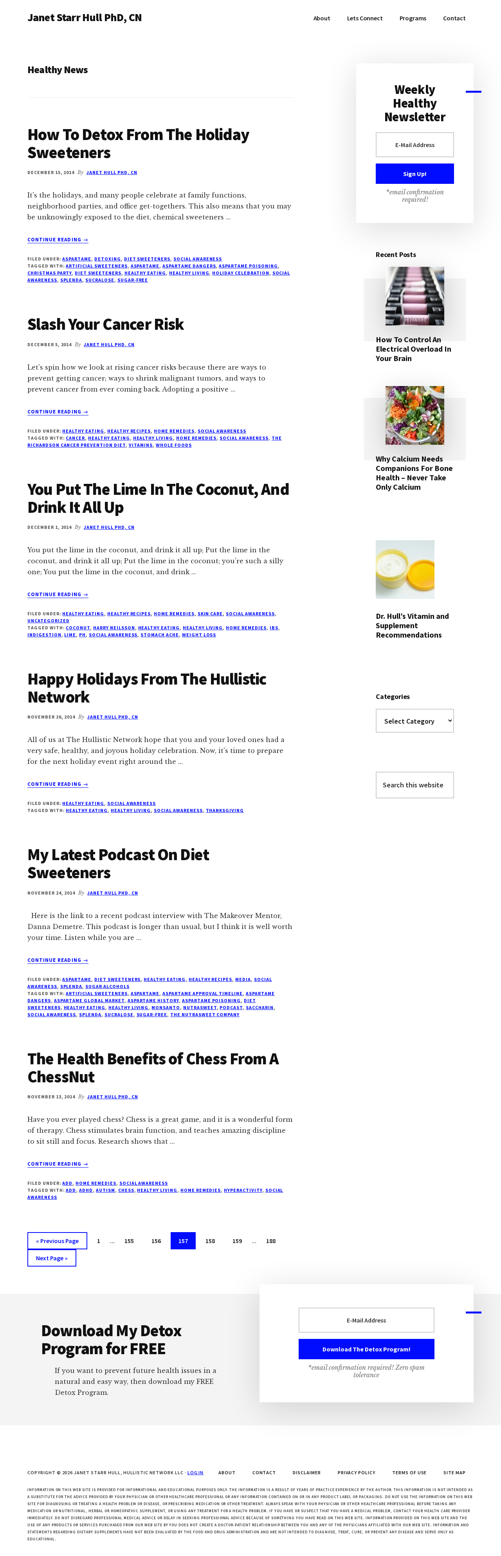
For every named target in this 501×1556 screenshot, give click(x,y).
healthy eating (145, 273)
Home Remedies (174, 431)
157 (184, 1240)
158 (211, 1240)
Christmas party (49, 273)
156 (157, 1240)
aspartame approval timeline (202, 993)
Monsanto (165, 1007)
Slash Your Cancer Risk (105, 324)
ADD (67, 1183)
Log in (195, 1472)
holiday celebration (240, 273)
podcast (231, 1007)
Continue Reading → (57, 239)
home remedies (196, 438)
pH (82, 635)
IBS (274, 628)
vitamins (141, 445)
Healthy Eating (83, 431)
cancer (75, 438)
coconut (78, 628)
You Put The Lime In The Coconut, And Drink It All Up (158, 498)
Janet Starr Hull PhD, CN (84, 17)
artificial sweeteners (96, 266)
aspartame (145, 266)
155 (130, 1240)
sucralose (99, 280)
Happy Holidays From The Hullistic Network (146, 687)
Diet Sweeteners (147, 259)
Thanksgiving (225, 810)
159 (238, 1240)
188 (272, 1240)
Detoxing (107, 259)
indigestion (44, 635)
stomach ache (160, 635)
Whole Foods (174, 445)
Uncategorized (48, 620)
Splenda (71, 280)
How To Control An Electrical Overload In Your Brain (413, 348)
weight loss (199, 635)
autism (105, 1190)
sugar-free (132, 280)
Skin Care (210, 613)
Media (243, 979)
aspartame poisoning (248, 266)
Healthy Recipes (129, 431)
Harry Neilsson (114, 628)
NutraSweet (200, 1007)
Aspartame (76, 259)
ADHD (86, 1190)
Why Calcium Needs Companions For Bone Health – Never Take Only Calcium (414, 473)
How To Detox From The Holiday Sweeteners (138, 143)
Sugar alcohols (107, 986)
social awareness (197, 259)
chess (126, 1190)
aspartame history (153, 1000)
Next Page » (52, 1260)
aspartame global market (89, 1000)
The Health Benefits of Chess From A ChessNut (153, 1067)
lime (70, 635)
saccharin (260, 1007)
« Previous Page (57, 1242)
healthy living (189, 273)
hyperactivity (243, 1190)
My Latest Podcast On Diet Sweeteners (118, 863)
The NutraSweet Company (205, 1014)
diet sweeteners (98, 273)
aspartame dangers (189, 266)
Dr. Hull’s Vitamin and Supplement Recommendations (412, 625)
